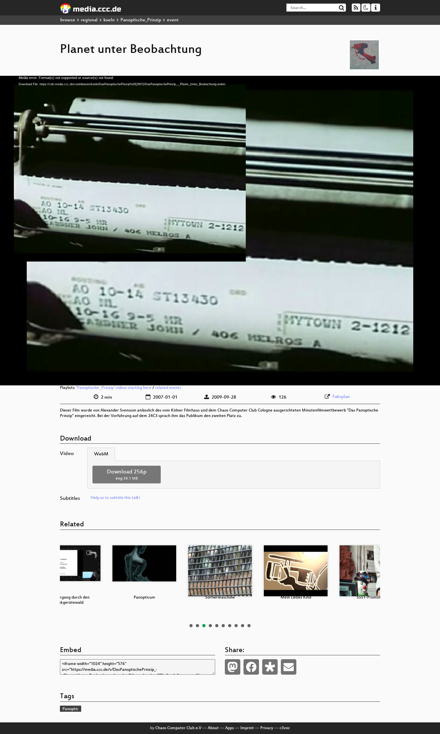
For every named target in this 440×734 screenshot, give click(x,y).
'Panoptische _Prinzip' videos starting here (113, 388)
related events (168, 388)
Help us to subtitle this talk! (115, 498)
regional (89, 20)
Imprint (247, 728)
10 (249, 625)
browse (67, 20)
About (213, 728)
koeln (109, 20)
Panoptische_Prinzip (140, 20)
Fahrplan (341, 397)
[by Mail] (288, 667)
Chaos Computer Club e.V (178, 728)
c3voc (285, 728)
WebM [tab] (101, 454)
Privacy (266, 728)
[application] (220, 230)
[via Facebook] (251, 667)
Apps (229, 728)
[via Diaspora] (270, 667)
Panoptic (70, 709)
